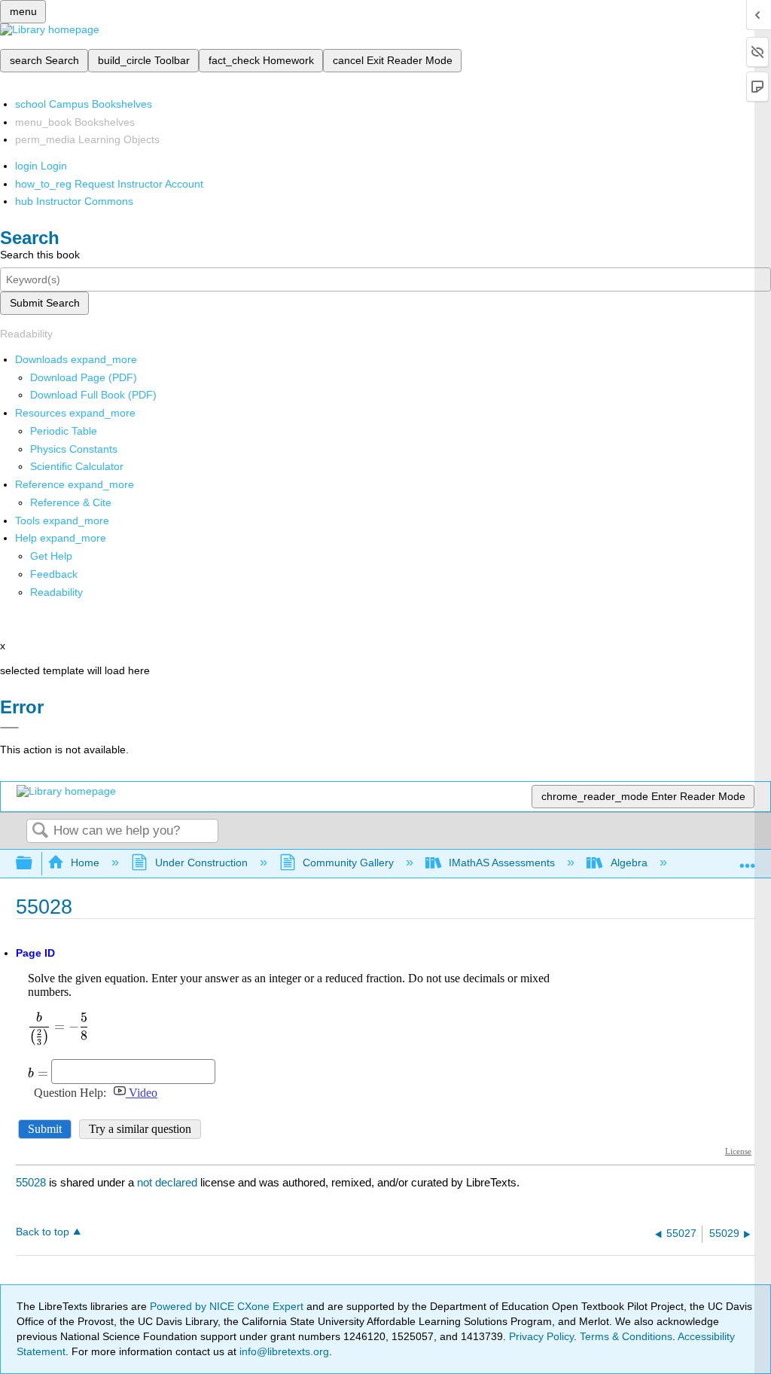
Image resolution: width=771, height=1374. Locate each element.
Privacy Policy (541, 1336)
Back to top (42, 1232)
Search (39, 831)
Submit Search (45, 303)
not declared (168, 1182)
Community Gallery (348, 862)
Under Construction (201, 862)
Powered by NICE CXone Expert (228, 1306)
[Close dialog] (9, 727)
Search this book (40, 255)
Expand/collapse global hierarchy (33, 863)
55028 (31, 1182)
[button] (54, 574)
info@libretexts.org (282, 1351)
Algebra (629, 862)
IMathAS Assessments (502, 862)
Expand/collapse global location (747, 859)
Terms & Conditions (626, 1336)
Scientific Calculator (76, 466)
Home (85, 862)
